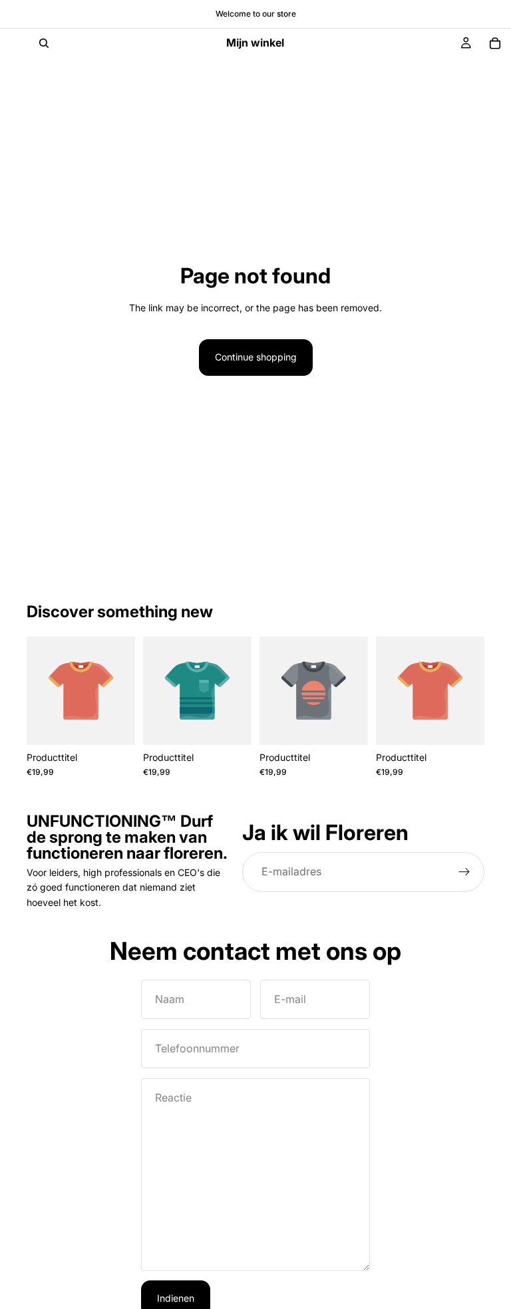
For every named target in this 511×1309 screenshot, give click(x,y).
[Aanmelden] (464, 872)
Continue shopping (256, 357)
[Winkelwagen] (495, 43)
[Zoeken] (44, 43)
